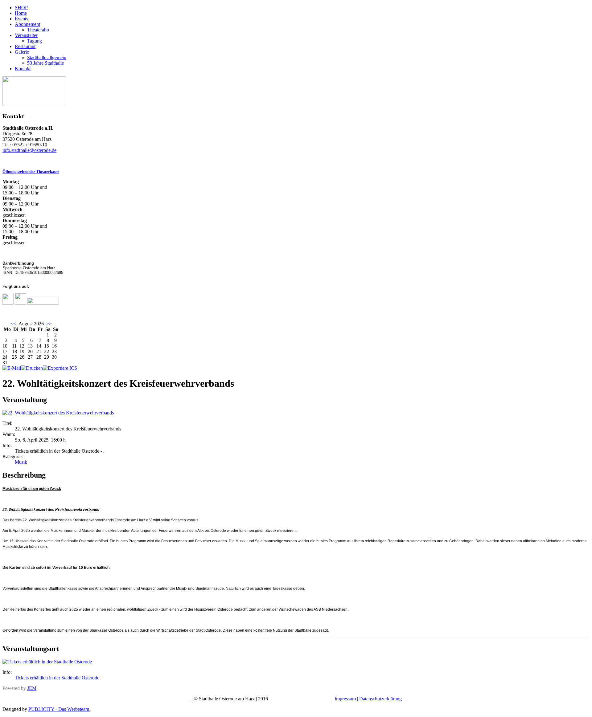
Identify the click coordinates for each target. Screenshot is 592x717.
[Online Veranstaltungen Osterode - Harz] (34, 104)
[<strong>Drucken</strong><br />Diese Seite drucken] (32, 368)
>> (48, 323)
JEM (31, 688)
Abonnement (27, 24)
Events (21, 18)
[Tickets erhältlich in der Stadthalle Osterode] (47, 661)
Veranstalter (26, 35)
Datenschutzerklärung (380, 698)
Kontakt (23, 68)
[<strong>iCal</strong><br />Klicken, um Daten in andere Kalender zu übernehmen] (60, 368)
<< (13, 323)
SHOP (21, 7)
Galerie (22, 52)
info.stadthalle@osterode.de (29, 150)
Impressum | (347, 698)
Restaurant (25, 46)
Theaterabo (38, 29)
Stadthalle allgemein (46, 57)
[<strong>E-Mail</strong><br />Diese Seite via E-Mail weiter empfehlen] (11, 368)
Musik (21, 462)
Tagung (34, 40)
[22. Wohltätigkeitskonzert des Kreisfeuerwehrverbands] (58, 412)
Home (21, 13)
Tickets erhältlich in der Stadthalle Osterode (57, 677)
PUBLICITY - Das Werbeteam (59, 709)
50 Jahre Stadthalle (45, 63)
